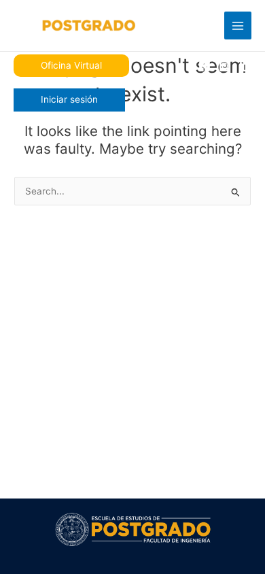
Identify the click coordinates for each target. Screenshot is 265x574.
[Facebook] (204, 66)
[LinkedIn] (245, 66)
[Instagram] (225, 66)
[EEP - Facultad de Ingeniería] (75, 25)
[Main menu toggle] (238, 25)
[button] (71, 66)
